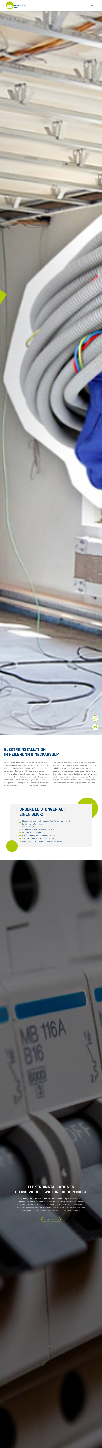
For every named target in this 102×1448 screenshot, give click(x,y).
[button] (92, 5)
